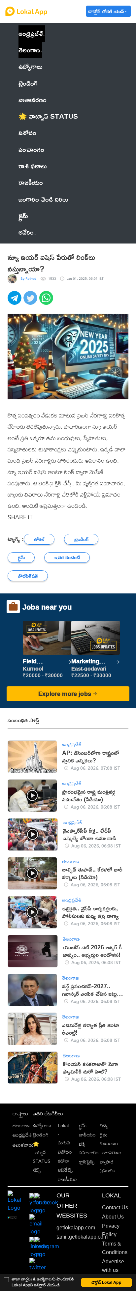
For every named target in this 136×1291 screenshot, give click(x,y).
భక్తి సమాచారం (89, 1148)
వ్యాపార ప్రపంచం (108, 1166)
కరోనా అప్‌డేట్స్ (65, 1165)
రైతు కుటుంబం (109, 1139)
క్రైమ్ (82, 1125)
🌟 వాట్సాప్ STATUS (42, 1152)
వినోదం (65, 1152)
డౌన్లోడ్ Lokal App (106, 1282)
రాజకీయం (67, 1179)
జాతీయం (87, 1134)
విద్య (104, 1125)
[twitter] (31, 301)
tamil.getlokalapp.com (82, 1237)
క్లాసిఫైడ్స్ (86, 1161)
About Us (113, 1216)
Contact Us (115, 1207)
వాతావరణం (110, 1152)
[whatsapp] (47, 301)
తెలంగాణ (29, 49)
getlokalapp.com (75, 1227)
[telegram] (15, 301)
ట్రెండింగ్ (41, 1134)
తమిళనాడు (23, 1145)
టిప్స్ (37, 1170)
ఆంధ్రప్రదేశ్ (30, 33)
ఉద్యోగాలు (42, 1125)
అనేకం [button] (26, 232)
